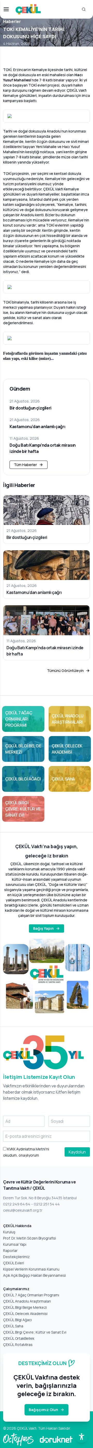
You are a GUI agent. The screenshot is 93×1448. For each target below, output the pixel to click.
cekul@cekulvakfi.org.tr (22, 1210)
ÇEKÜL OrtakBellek (18, 1338)
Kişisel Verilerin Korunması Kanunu (31, 1269)
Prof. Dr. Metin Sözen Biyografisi (29, 1238)
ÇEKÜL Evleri (13, 1262)
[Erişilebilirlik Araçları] (81, 1436)
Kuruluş (9, 1231)
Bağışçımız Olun (43, 1409)
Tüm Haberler (25, 464)
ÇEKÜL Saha (13, 1325)
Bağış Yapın (43, 928)
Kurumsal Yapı (14, 1244)
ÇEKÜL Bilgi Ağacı (17, 1319)
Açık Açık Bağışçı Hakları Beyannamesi (34, 1275)
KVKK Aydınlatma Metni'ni (27, 1149)
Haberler (12, 21)
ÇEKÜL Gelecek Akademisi (25, 1313)
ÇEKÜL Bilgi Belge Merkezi (25, 1307)
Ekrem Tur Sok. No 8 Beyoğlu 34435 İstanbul (40, 1197)
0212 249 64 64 (16, 1204)
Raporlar (10, 1250)
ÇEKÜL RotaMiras (18, 1344)
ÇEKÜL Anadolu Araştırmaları (27, 1301)
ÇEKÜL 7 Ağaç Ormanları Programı (31, 1294)
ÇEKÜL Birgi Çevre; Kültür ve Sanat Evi (34, 1332)
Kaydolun (77, 1152)
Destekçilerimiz (16, 1256)
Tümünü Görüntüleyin (65, 670)
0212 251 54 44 (47, 1204)
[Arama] (84, 9)
